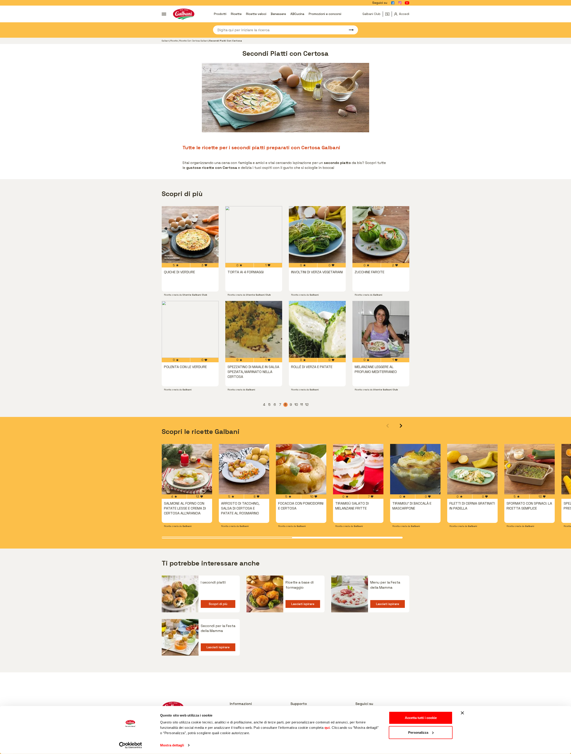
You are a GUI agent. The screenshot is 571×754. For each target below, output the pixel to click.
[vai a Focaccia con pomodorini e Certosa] (301, 469)
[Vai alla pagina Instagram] (399, 2)
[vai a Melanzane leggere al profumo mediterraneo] (380, 329)
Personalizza (418, 732)
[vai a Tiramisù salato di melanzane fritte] (358, 469)
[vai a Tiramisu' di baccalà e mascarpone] (415, 469)
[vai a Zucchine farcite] (380, 234)
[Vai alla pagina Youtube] (407, 2)
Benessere (278, 14)
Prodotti (220, 14)
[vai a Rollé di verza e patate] (317, 329)
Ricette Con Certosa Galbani (193, 40)
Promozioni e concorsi (325, 14)
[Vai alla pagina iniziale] (183, 14)
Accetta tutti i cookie (421, 718)
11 (302, 404)
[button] (401, 426)
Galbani (166, 40)
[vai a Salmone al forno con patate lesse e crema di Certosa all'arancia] (187, 469)
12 (307, 404)
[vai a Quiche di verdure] (190, 234)
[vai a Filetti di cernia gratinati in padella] (472, 469)
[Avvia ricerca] (349, 29)
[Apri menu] (164, 14)
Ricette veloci (256, 14)
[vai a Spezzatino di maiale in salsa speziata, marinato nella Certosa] (253, 329)
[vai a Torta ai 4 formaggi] (253, 234)
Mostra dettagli (172, 745)
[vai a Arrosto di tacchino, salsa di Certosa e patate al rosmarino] (244, 469)
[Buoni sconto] (388, 14)
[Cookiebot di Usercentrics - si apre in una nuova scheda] (130, 745)
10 (296, 404)
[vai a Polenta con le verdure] (190, 329)
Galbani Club (371, 14)
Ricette (236, 14)
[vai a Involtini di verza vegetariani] (317, 234)
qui (327, 727)
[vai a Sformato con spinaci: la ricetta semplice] (529, 469)
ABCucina (297, 14)
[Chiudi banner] (462, 713)
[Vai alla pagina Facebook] (393, 2)
